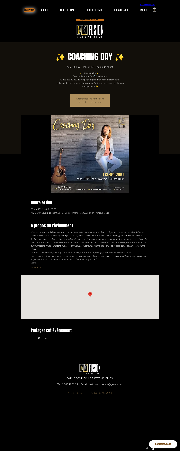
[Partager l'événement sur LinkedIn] (46, 338)
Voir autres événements (90, 102)
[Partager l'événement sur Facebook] (32, 338)
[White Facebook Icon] (147, 449)
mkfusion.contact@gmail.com (105, 384)
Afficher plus (37, 267)
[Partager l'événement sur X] (39, 338)
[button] (154, 9)
